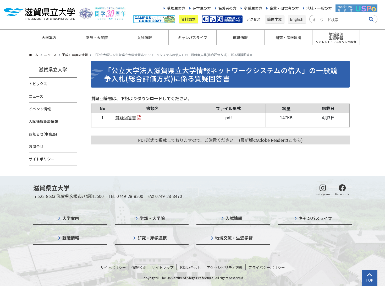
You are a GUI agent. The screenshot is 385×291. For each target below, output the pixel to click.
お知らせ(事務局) (43, 134)
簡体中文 (274, 19)
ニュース (50, 54)
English (296, 19)
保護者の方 (227, 8)
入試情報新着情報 (43, 121)
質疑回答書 (125, 117)
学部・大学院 (152, 218)
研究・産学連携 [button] (288, 37)
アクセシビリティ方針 (225, 267)
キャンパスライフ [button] (192, 37)
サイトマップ (163, 267)
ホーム (33, 54)
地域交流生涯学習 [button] (336, 37)
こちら (295, 140)
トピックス (38, 83)
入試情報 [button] (144, 37)
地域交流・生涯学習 (234, 238)
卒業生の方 (253, 8)
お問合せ (36, 146)
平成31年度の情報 (75, 54)
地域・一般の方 (319, 8)
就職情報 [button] (240, 37)
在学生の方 (201, 8)
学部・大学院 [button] (97, 37)
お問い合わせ (190, 267)
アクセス (253, 19)
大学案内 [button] (49, 37)
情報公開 (138, 267)
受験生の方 (176, 8)
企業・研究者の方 (284, 8)
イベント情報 (40, 108)
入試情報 (234, 218)
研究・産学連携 (152, 238)
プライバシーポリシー (266, 267)
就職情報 (70, 238)
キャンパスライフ (315, 218)
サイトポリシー (41, 158)
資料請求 (188, 19)
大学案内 (70, 218)
